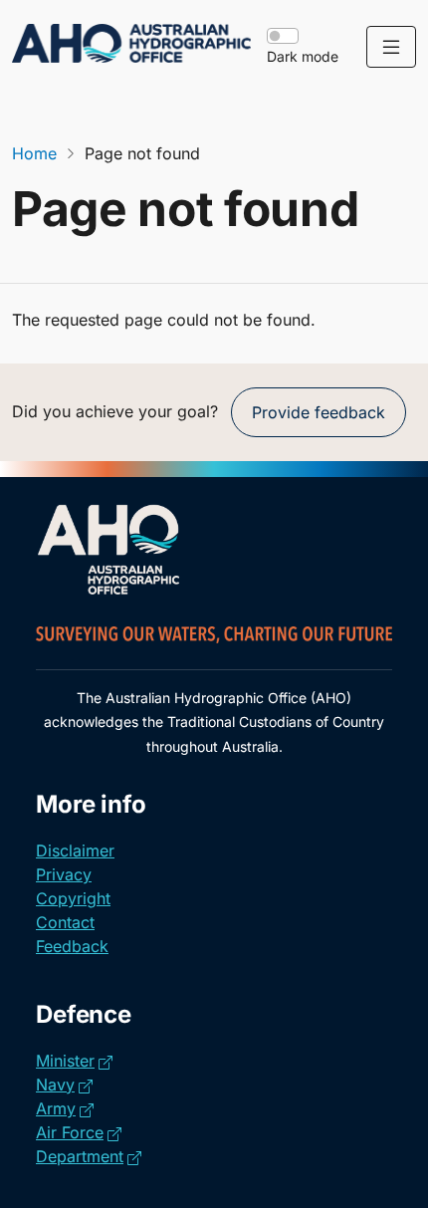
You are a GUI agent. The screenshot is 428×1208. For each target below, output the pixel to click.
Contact (65, 922)
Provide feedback (318, 412)
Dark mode (302, 56)
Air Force (78, 1131)
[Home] (131, 43)
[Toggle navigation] (391, 47)
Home (34, 153)
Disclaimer (75, 850)
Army (65, 1107)
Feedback (72, 946)
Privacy (64, 874)
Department (88, 1155)
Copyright (73, 898)
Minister (74, 1060)
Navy (64, 1084)
